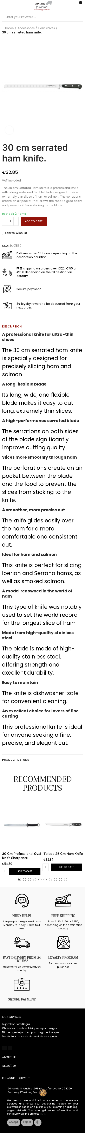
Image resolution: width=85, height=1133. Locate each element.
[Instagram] (10, 1048)
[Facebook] (4, 1048)
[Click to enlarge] (9, 130)
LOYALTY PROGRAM (63, 957)
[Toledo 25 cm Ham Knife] (63, 825)
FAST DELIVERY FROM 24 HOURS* (22, 959)
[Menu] (4, 5)
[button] (6, 87)
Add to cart (33, 221)
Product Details (15, 760)
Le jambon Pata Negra (16, 1024)
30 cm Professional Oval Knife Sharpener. (21, 856)
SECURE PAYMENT (22, 999)
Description (12, 326)
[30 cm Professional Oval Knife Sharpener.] (21, 825)
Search (78, 17)
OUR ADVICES (11, 1017)
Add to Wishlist (16, 233)
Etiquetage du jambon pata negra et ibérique (30, 1032)
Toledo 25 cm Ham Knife (63, 854)
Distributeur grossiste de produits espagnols (30, 1036)
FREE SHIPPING (63, 916)
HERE (43, 1113)
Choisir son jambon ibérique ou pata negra (29, 1028)
